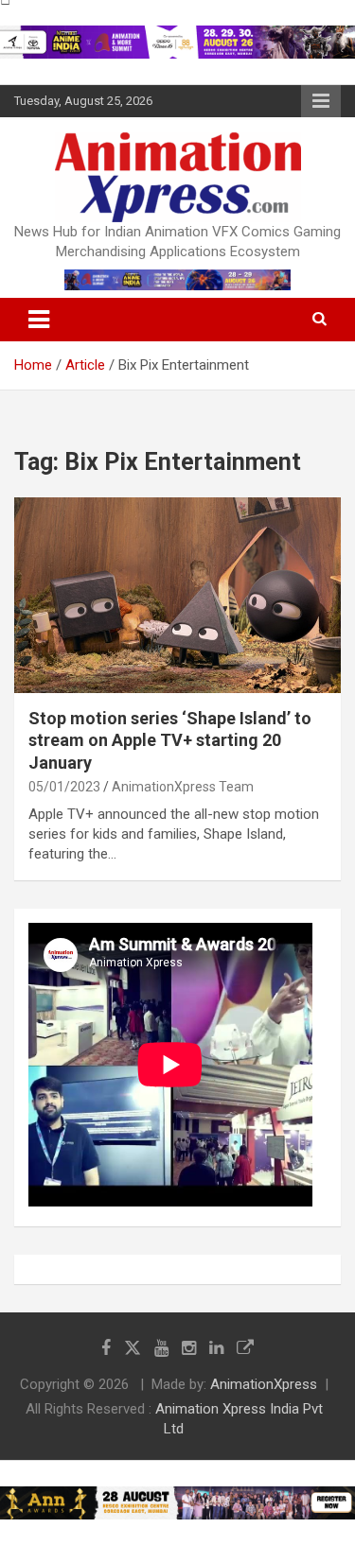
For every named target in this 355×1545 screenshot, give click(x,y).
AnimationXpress (263, 1384)
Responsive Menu (321, 101)
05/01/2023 (64, 786)
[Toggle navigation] (38, 319)
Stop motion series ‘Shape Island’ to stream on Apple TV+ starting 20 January (169, 740)
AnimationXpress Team (183, 786)
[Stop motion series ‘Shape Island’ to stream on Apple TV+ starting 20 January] (177, 594)
